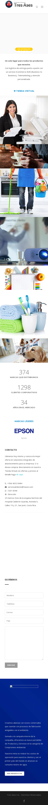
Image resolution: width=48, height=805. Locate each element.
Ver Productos (14, 773)
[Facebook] (24, 801)
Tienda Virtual (24, 91)
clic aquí (19, 474)
